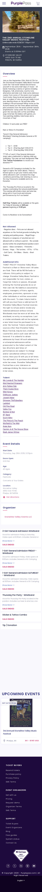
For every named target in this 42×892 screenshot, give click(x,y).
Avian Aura (7, 426)
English (20, 880)
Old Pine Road (8, 406)
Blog (8, 831)
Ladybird (6, 403)
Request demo (13, 803)
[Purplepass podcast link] (27, 866)
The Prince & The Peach (13, 421)
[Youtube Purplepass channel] (34, 866)
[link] (21, 497)
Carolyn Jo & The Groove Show (15, 429)
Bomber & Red (9, 412)
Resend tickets (13, 770)
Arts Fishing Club (10, 386)
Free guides (11, 835)
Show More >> (8, 541)
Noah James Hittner (11, 432)
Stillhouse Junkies (10, 395)
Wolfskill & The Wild (11, 423)
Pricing (9, 799)
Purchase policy (13, 774)
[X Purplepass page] (14, 866)
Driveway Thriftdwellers (13, 400)
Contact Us (11, 843)
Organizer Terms (14, 806)
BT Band (6, 415)
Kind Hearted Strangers (12, 383)
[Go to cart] (38, 3)
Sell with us (11, 795)
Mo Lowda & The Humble (13, 380)
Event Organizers (14, 827)
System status (13, 839)
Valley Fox (7, 409)
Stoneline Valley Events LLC (18, 516)
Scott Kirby (7, 418)
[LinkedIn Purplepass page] (21, 866)
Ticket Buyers (12, 824)
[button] (21, 57)
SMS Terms (11, 782)
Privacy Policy (12, 778)
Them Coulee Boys (10, 389)
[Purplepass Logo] (21, 3)
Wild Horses (8, 392)
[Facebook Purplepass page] (8, 866)
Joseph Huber (8, 398)
